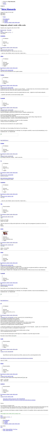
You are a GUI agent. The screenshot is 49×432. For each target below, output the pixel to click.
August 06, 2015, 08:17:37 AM (7, 216)
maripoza (3, 383)
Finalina (2, 75)
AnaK (2, 338)
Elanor (2, 363)
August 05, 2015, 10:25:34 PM (7, 109)
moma (2, 252)
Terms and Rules (9, 429)
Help (4, 429)
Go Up (2, 416)
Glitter (2, 56)
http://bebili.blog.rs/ (4, 140)
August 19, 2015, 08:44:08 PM (7, 351)
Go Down (3, 32)
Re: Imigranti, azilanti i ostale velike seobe (9, 47)
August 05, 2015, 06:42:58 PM (7, 70)
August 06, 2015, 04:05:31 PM (7, 265)
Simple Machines (9, 430)
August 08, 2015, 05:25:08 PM (7, 317)
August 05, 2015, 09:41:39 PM (7, 87)
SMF (4, 430)
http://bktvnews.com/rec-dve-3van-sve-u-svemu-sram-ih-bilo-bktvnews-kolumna (17, 358)
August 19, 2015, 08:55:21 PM (7, 376)
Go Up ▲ (15, 429)
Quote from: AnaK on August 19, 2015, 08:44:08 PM (14, 398)
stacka (2, 228)
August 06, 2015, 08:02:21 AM (7, 196)
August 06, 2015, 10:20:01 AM (7, 244)
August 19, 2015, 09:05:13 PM (7, 396)
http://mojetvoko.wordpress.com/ (7, 178)
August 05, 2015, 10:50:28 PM (7, 174)
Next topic (9, 30)
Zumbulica (3, 36)
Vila (1, 204)
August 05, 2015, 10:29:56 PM (7, 156)
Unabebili (3, 98)
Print (1, 31)
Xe (1, 161)
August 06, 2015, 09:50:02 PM (7, 285)
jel (1, 303)
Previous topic (3, 30)
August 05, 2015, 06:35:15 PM (7, 49)
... (11, 32)
